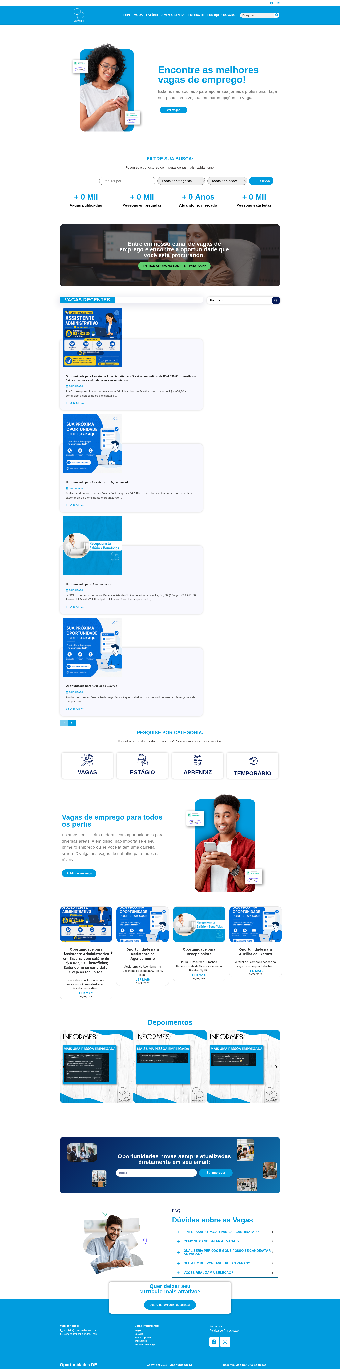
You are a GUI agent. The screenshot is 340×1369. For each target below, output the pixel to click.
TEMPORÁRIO (195, 15)
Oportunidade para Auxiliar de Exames (91, 685)
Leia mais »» (75, 403)
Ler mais (86, 993)
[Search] (276, 15)
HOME (127, 15)
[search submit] (276, 300)
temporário (252, 773)
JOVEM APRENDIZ (172, 15)
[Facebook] (271, 3)
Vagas (87, 772)
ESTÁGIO (152, 15)
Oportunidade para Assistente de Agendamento (98, 482)
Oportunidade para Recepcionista (88, 584)
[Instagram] (278, 3)
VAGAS (138, 15)
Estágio (142, 772)
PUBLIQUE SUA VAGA (221, 15)
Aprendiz (198, 772)
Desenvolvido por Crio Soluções (244, 1364)
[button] (64, 1067)
